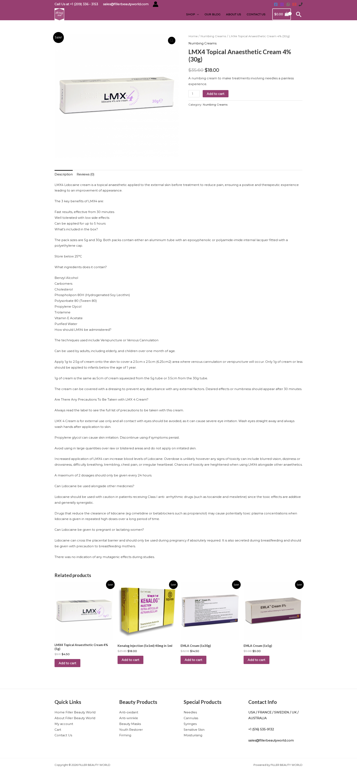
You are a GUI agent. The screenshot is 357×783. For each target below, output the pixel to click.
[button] (298, 14)
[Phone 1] (300, 4)
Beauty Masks (130, 724)
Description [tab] (64, 174)
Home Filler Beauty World (75, 712)
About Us (233, 14)
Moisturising (193, 735)
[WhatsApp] (288, 4)
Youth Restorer (131, 730)
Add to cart (215, 94)
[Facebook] (276, 4)
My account (64, 724)
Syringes (190, 724)
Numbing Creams (213, 36)
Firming (125, 735)
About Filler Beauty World (75, 718)
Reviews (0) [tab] (85, 174)
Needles (190, 712)
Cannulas (191, 718)
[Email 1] (294, 4)
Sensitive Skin (194, 730)
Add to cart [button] (67, 663)
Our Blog (212, 14)
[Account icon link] (155, 4)
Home (193, 36)
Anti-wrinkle (128, 718)
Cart (58, 730)
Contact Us (256, 14)
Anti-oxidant (128, 712)
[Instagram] (282, 4)
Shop (190, 14)
